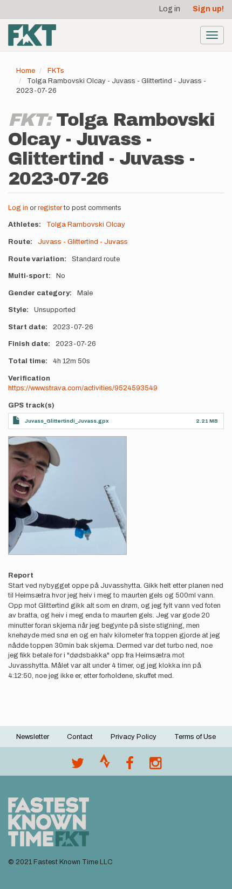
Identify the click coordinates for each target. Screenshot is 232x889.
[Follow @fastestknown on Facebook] (130, 766)
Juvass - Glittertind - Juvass (83, 242)
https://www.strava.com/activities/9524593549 (83, 388)
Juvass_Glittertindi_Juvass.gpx (67, 421)
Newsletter (32, 737)
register (50, 208)
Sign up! (208, 9)
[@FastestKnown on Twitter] (77, 766)
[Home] (32, 35)
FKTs (55, 70)
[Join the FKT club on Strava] (105, 766)
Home (25, 70)
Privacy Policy (133, 737)
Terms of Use (195, 737)
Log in (169, 9)
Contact (80, 737)
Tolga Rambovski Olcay (85, 224)
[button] (67, 495)
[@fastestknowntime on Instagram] (155, 766)
